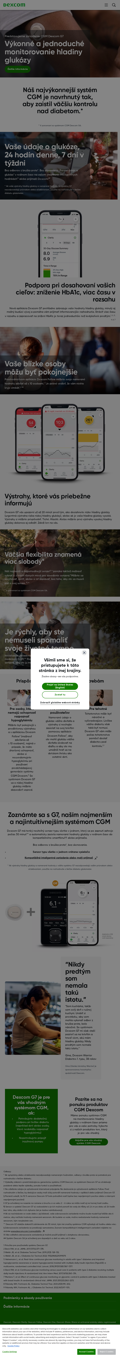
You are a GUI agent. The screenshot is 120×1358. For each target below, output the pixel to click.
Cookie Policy (13, 1346)
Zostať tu (60, 695)
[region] (60, 1341)
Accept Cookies (86, 1352)
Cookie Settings (9, 1352)
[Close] (84, 652)
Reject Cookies (107, 1352)
